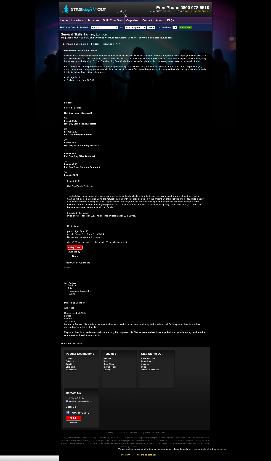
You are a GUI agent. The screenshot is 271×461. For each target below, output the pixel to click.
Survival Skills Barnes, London (84, 9)
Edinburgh (70, 361)
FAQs (143, 367)
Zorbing (107, 370)
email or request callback (80, 401)
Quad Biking (109, 364)
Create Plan (185, 27)
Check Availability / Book (75, 247)
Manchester (71, 370)
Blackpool (70, 367)
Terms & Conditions (150, 370)
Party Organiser (148, 361)
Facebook (68, 412)
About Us (145, 364)
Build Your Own (148, 358)
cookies (222, 449)
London (69, 358)
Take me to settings (146, 454)
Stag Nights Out (69, 37)
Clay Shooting (110, 367)
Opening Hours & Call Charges (196, 11)
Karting (107, 361)
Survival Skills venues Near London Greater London (108, 37)
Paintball (107, 358)
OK (125, 454)
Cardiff (69, 364)
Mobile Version (73, 418)
